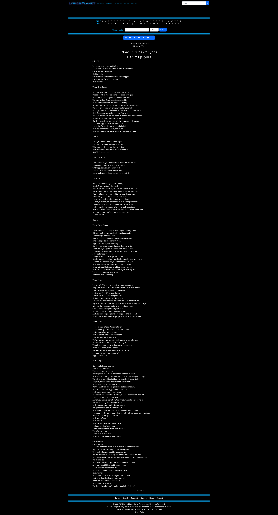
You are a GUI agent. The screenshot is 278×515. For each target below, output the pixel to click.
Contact (134, 3)
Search (100, 3)
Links (126, 3)
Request (109, 3)
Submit (118, 3)
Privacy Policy (139, 512)
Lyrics (117, 498)
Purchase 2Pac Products (139, 43)
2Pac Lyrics (139, 490)
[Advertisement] (128, 11)
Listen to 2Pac (139, 46)
